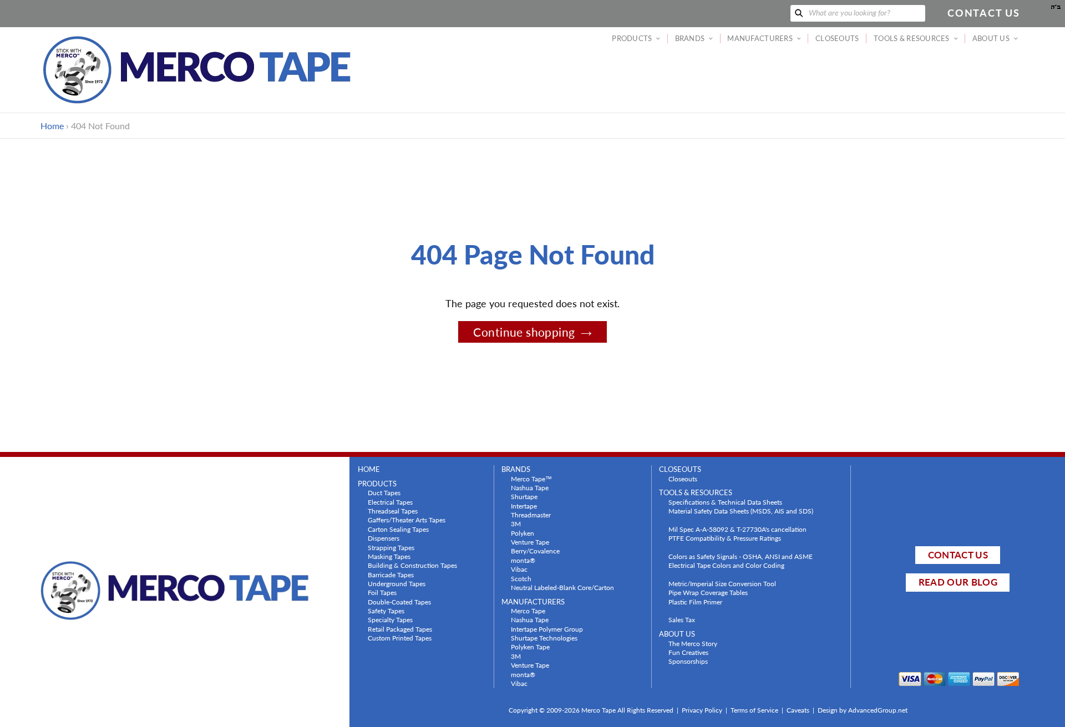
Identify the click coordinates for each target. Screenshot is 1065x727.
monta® (523, 560)
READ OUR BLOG (958, 582)
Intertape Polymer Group (547, 629)
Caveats (798, 710)
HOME (369, 469)
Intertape (524, 506)
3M (516, 523)
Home (52, 125)
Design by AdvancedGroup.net (862, 710)
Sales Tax (681, 619)
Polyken (522, 533)
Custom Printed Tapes (400, 638)
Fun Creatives (688, 652)
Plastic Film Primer (695, 602)
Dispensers (383, 538)
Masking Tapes (389, 556)
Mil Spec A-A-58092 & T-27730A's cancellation (737, 529)
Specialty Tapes (390, 619)
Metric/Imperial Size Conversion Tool (722, 583)
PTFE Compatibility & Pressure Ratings (724, 538)
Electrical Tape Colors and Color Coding (726, 565)
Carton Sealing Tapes (398, 529)
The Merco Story (692, 643)
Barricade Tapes (391, 574)
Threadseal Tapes (393, 511)
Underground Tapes (396, 583)
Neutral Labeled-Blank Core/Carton (562, 587)
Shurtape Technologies (544, 638)
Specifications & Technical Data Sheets (725, 502)
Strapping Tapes (391, 547)
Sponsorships (688, 661)
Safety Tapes (386, 610)
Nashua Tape (530, 487)
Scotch (521, 578)
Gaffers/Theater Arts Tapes (406, 519)
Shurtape (524, 496)
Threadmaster (531, 514)
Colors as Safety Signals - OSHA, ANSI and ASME (740, 556)
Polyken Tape (530, 646)
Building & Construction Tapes (412, 565)
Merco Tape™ (531, 478)
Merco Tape (528, 610)
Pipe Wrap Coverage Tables (708, 592)
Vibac (519, 569)
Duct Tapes (384, 492)
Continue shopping (524, 332)
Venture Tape (530, 542)
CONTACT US (958, 555)
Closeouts (682, 478)
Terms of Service (754, 710)
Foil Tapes (382, 592)
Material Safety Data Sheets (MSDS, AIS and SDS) (740, 511)
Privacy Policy (702, 710)
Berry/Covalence (535, 551)
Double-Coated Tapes (399, 602)
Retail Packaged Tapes (400, 629)
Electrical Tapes (390, 502)
